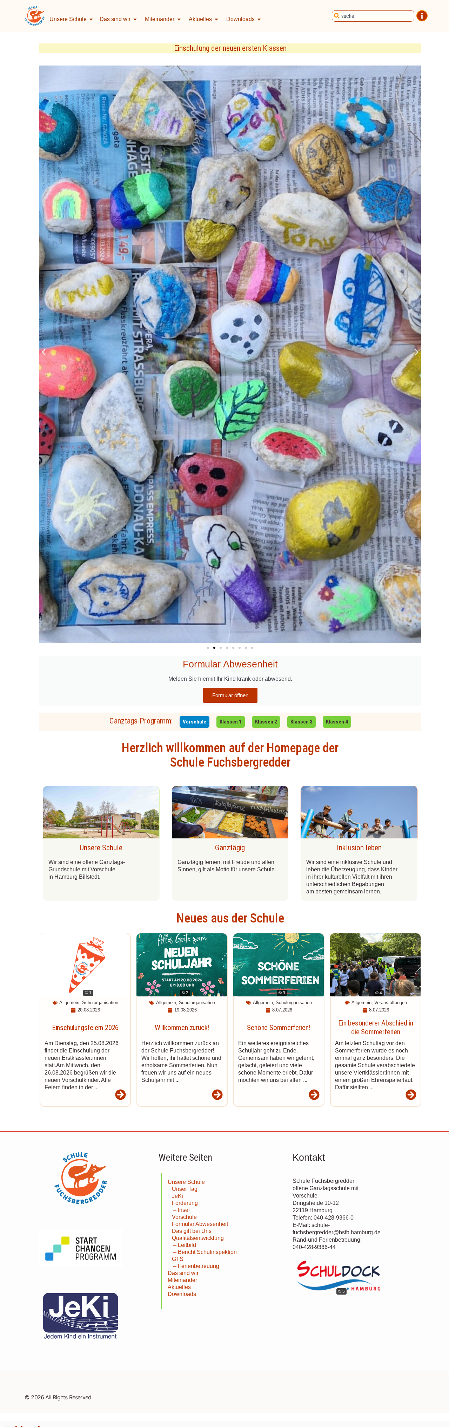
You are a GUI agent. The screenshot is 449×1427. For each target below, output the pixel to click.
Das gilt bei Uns (190, 1231)
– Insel (179, 1210)
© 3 (282, 992)
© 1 (88, 992)
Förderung (183, 1203)
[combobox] (373, 16)
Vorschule (182, 1217)
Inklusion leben (359, 847)
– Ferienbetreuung (193, 1266)
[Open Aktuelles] (216, 19)
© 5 (341, 1291)
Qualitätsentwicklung (196, 1238)
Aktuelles (179, 1287)
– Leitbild (182, 1245)
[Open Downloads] (259, 19)
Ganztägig (230, 847)
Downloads (182, 1294)
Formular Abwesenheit (198, 1224)
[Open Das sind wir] (135, 19)
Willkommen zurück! (182, 1027)
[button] (43, 352)
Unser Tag (182, 1189)
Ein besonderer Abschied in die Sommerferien (375, 1027)
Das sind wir (183, 1273)
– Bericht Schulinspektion (202, 1252)
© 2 (185, 992)
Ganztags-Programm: (141, 720)
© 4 (378, 992)
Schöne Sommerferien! (278, 1027)
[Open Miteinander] (179, 19)
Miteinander (182, 1280)
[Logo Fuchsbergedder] (35, 16)
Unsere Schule (101, 847)
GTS (175, 1259)
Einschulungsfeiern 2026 (85, 1027)
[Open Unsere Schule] (91, 19)
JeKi (175, 1196)
